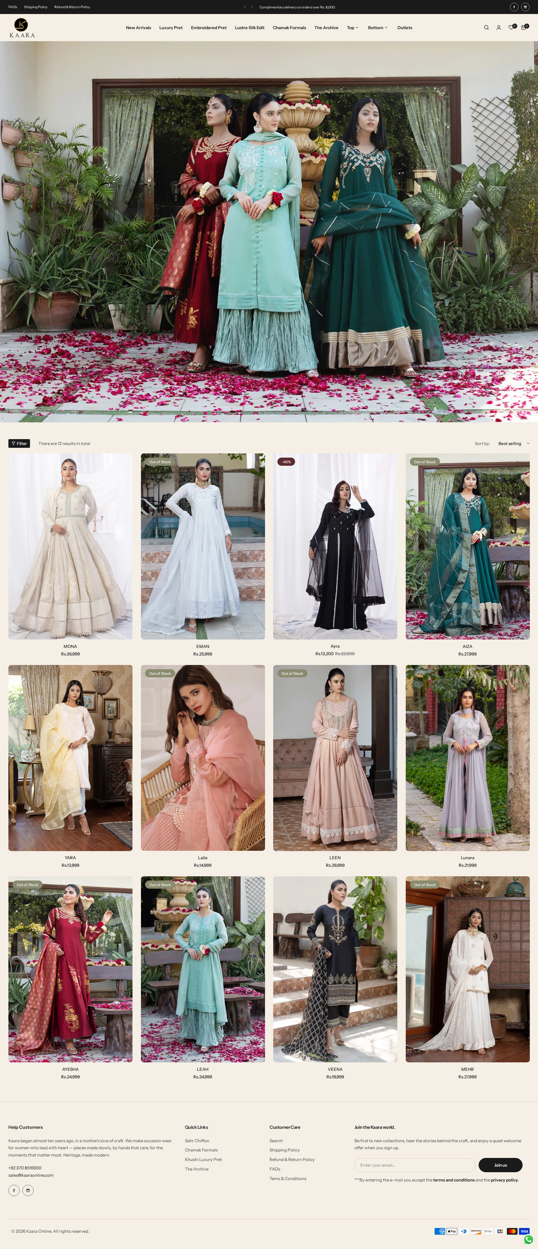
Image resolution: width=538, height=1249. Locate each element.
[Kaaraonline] (22, 27)
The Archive (196, 1169)
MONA (70, 646)
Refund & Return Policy (72, 7)
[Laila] (203, 758)
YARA (70, 857)
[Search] (486, 27)
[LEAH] (203, 969)
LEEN (335, 857)
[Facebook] (514, 7)
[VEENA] (335, 969)
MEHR (467, 1069)
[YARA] (70, 758)
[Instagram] (525, 7)
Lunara (467, 857)
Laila (202, 857)
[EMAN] (203, 546)
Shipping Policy (35, 7)
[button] (244, 7)
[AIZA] (468, 546)
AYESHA (70, 1069)
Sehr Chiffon (197, 1140)
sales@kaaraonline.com (31, 1175)
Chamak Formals (201, 1150)
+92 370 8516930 (24, 1168)
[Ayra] (335, 546)
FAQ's (12, 7)
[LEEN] (335, 758)
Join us (500, 1165)
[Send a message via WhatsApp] (528, 1239)
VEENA (335, 1069)
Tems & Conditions (288, 1178)
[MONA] (70, 546)
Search (276, 1140)
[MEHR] (468, 969)
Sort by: (482, 443)
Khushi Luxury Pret (203, 1159)
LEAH (202, 1069)
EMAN (202, 646)
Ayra (335, 646)
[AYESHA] (70, 969)
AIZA (467, 646)
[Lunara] (468, 758)
